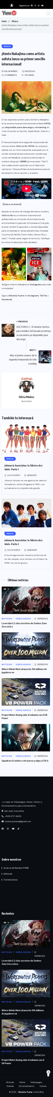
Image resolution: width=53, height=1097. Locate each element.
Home (4, 21)
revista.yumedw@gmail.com (17, 821)
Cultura (43, 1086)
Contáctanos (10, 879)
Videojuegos (36, 1082)
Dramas (10, 1086)
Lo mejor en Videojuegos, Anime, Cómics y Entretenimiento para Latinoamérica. (22, 804)
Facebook (7, 299)
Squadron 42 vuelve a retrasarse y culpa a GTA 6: (25, 760)
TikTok (43, 295)
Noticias (10, 1082)
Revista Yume (16, 295)
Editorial (8, 873)
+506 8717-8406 (12, 816)
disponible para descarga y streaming (25, 127)
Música (15, 21)
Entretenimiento (26, 1086)
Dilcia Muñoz (13, 475)
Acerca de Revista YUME (16, 867)
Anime (22, 1082)
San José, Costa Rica (14, 811)
